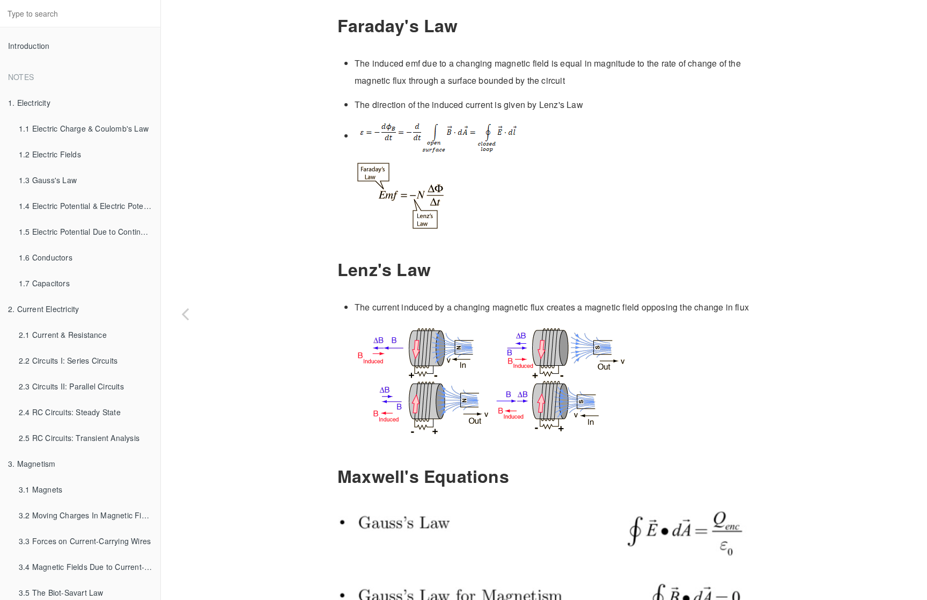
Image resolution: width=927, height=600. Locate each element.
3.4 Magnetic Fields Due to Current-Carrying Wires (89, 566)
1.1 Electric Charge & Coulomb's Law (84, 128)
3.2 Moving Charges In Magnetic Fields (87, 515)
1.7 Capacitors (44, 283)
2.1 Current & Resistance (63, 334)
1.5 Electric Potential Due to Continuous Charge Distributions (89, 231)
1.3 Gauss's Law (48, 180)
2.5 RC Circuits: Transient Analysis (79, 437)
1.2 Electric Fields (50, 154)
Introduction (28, 45)
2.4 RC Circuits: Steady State (70, 412)
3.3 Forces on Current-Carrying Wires (85, 541)
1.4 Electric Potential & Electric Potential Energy (89, 205)
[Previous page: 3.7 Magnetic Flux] (185, 313)
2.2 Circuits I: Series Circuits (68, 360)
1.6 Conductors (45, 257)
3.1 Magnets (40, 489)
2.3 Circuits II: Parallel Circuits (71, 386)
